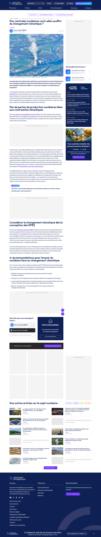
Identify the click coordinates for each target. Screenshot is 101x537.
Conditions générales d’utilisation (20, 517)
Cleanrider (41, 493)
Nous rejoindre (14, 504)
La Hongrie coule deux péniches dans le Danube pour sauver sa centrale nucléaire (78, 449)
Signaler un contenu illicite (17, 525)
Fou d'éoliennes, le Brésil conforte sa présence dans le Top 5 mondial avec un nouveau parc (35, 429)
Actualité (76, 403)
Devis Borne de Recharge (45, 490)
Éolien (24, 433)
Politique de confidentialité (17, 514)
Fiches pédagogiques (56, 8)
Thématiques (12, 8)
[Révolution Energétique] (15, 3)
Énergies (27, 8)
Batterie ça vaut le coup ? (83, 3)
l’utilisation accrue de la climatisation (31, 166)
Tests (81, 403)
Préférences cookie (15, 520)
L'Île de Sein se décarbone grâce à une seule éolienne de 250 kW (77, 429)
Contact (12, 506)
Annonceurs (13, 509)
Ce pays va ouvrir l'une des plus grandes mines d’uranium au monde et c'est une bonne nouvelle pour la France (77, 410)
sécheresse (13, 94)
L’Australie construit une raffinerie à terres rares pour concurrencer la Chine (36, 449)
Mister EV (40, 495)
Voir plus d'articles (50, 468)
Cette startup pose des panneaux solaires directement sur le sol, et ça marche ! (36, 419)
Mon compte (60, 3)
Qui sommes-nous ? (15, 501)
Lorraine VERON (21, 30)
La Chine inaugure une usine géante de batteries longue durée (35, 458)
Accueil (11, 18)
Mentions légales (15, 512)
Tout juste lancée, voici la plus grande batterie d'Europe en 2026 (76, 439)
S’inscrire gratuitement (73, 494)
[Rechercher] (43, 3)
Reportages (74, 8)
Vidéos (71, 3)
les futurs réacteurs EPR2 (25, 230)
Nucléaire (16, 18)
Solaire (25, 412)
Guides (40, 8)
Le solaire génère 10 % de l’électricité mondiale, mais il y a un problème (34, 409)
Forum (49, 3)
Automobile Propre (43, 487)
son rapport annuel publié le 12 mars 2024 (26, 114)
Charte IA (12, 522)
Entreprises (88, 8)
